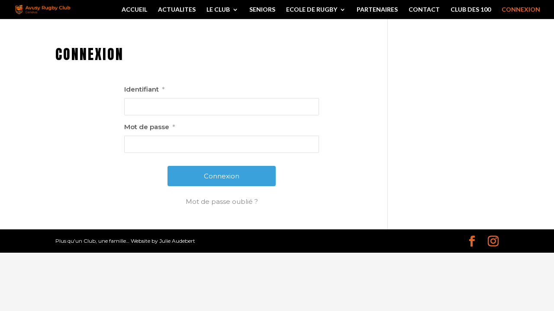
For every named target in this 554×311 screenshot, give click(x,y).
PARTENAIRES (377, 9)
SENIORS (262, 9)
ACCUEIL (134, 9)
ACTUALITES (177, 9)
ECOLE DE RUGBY (311, 9)
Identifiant (144, 89)
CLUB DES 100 (471, 9)
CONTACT (424, 9)
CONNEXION (521, 9)
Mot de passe (149, 127)
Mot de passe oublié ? (222, 201)
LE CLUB (218, 9)
